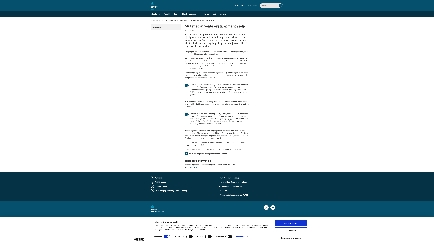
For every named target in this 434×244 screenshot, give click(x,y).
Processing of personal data (231, 186)
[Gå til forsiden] (159, 5)
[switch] (189, 236)
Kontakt (248, 5)
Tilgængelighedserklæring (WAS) (234, 195)
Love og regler (161, 186)
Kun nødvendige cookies (291, 238)
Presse (255, 5)
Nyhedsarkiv (157, 27)
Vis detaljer (240, 237)
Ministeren (155, 14)
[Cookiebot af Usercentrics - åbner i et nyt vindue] (138, 239)
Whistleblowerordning (229, 178)
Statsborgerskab (189, 14)
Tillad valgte (291, 231)
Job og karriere (219, 14)
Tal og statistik (238, 5)
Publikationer (160, 182)
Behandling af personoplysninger (234, 182)
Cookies (223, 191)
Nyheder (158, 178)
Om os (206, 14)
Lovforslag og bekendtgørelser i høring (171, 191)
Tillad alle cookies (291, 223)
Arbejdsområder (171, 14)
